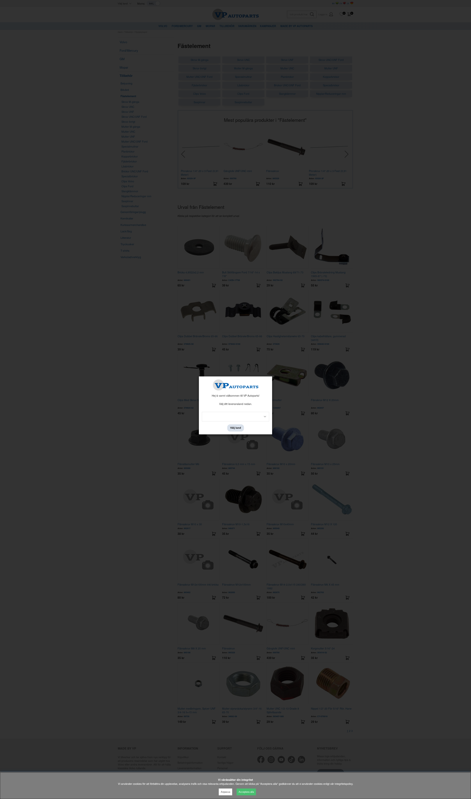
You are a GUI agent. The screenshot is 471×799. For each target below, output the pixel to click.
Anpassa (225, 792)
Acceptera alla (246, 792)
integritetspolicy (344, 784)
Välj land (235, 427)
